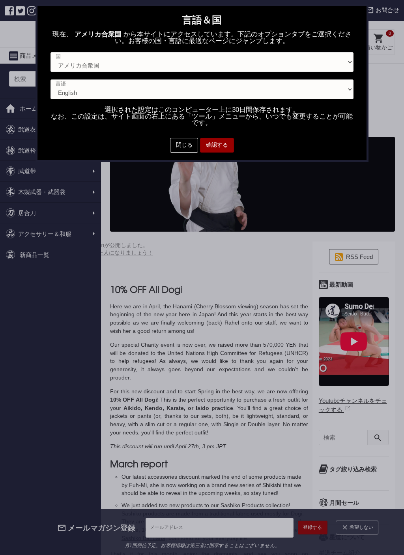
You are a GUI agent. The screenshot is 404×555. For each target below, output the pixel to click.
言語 (61, 84)
